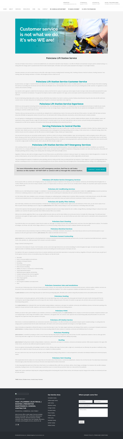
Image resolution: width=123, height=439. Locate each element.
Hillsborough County (53, 400)
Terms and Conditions (101, 435)
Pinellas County (51, 415)
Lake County (51, 403)
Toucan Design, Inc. (39, 435)
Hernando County (52, 398)
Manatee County (52, 405)
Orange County (51, 408)
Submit (81, 422)
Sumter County (51, 422)
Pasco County (51, 413)
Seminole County (52, 420)
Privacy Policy (88, 435)
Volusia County (51, 425)
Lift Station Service (26, 379)
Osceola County (34, 379)
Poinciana (40, 379)
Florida (20, 379)
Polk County (51, 418)
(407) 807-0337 (21, 399)
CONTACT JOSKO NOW (96, 169)
